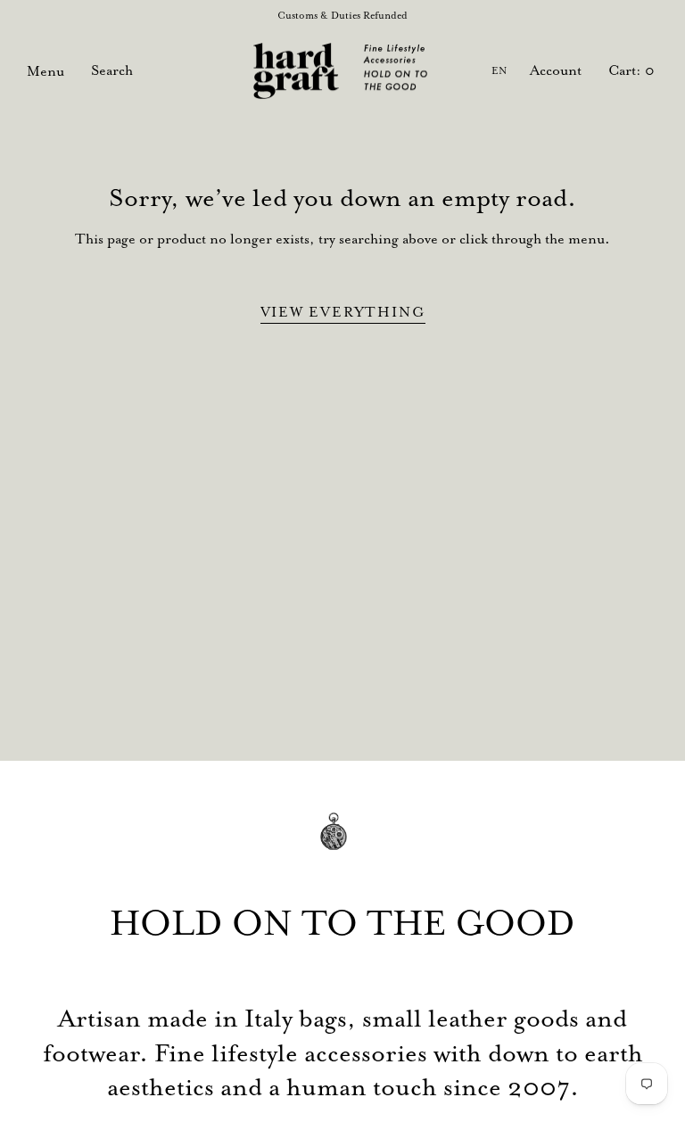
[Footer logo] (342, 844)
